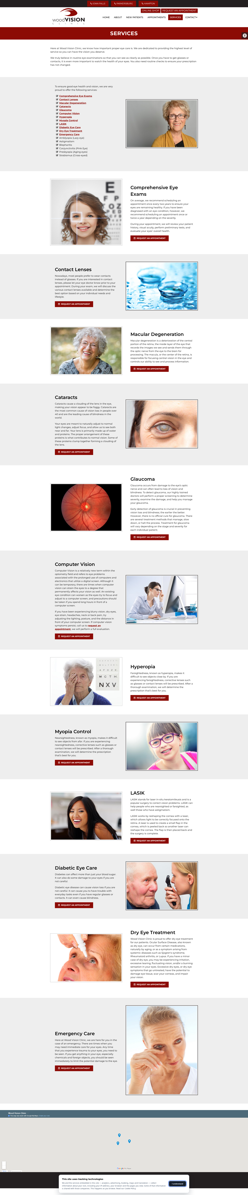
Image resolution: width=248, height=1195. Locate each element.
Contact (190, 17)
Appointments (157, 17)
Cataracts (65, 106)
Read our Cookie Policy (126, 1188)
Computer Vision (69, 113)
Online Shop (150, 10)
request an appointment (150, 238)
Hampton (149, 3)
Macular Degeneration (72, 103)
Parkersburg (124, 3)
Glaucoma (65, 110)
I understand (177, 1184)
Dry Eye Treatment (70, 131)
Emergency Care (69, 134)
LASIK (62, 124)
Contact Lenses (68, 99)
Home (106, 17)
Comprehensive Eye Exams (75, 96)
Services (175, 17)
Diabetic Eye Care (70, 127)
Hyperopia (65, 117)
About (118, 17)
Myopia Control (68, 120)
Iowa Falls (98, 3)
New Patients (134, 17)
